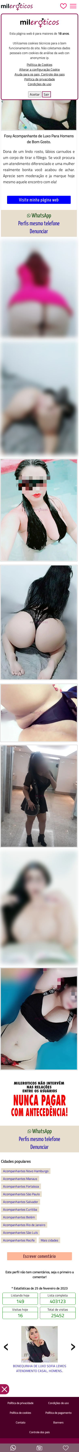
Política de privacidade (39, 79)
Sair (46, 94)
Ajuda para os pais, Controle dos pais (40, 74)
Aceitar (35, 94)
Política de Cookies (39, 64)
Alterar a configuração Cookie (39, 69)
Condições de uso (39, 84)
